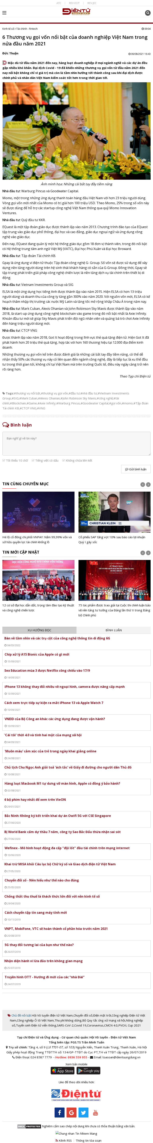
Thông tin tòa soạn (88, 1140)
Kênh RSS (65, 1140)
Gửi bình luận (137, 469)
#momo (127, 403)
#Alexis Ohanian (49, 398)
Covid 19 (80, 1025)
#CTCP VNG (28, 408)
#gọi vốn (115, 403)
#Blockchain (18, 403)
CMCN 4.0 (111, 1025)
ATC (59, 3)
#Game (32, 403)
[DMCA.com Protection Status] (29, 1126)
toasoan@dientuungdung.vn (121, 1057)
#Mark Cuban (28, 398)
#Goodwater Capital (94, 403)
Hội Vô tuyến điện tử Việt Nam (52, 1015)
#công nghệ (105, 398)
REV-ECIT (74, 3)
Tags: (10, 393)
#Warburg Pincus (68, 403)
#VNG (41, 408)
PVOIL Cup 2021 (129, 1025)
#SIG (15, 398)
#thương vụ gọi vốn (54, 393)
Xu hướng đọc (39, 630)
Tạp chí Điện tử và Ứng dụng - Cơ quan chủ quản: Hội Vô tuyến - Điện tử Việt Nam (76, 1037)
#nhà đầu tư (88, 393)
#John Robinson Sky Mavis (78, 398)
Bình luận (114, 630)
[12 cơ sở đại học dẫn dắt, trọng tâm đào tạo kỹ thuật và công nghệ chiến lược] (38, 586)
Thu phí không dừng (68, 1020)
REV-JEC (91, 3)
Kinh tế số (8, 28)
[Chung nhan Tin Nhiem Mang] (76, 1133)
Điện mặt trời (102, 1015)
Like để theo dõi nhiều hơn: (76, 1082)
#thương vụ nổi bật (27, 393)
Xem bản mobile (76, 1064)
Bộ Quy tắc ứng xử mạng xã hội (103, 1020)
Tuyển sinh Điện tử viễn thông (36, 1025)
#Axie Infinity (47, 403)
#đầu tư (74, 393)
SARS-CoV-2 (65, 1025)
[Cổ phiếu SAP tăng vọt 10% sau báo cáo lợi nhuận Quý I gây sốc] (114, 518)
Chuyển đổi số (83, 1015)
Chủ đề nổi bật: (21, 1015)
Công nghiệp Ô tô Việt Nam (35, 1020)
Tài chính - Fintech (27, 28)
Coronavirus (95, 1025)
